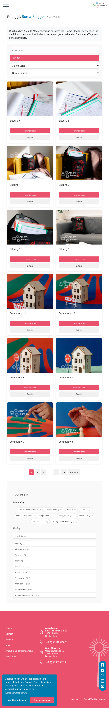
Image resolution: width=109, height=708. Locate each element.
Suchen (16, 57)
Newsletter (11, 656)
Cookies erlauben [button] (42, 700)
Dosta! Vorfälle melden (94, 699)
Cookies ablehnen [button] (17, 700)
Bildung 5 (64, 120)
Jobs (8, 645)
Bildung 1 (64, 249)
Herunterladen (30, 131)
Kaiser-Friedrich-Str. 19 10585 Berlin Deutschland (56, 632)
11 (56, 472)
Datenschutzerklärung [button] (16, 693)
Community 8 (66, 377)
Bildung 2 (15, 249)
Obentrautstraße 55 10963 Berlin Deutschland (54, 652)
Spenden (74, 699)
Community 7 (17, 441)
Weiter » (74, 472)
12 (63, 472)
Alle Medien (21, 494)
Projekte (9, 639)
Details (30, 137)
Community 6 (66, 441)
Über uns (10, 628)
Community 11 (18, 313)
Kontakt (9, 633)
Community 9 (17, 377)
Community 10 (67, 313)
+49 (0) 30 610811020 (56, 642)
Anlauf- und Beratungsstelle (19, 650)
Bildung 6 (15, 120)
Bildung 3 (64, 184)
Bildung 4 (15, 184)
